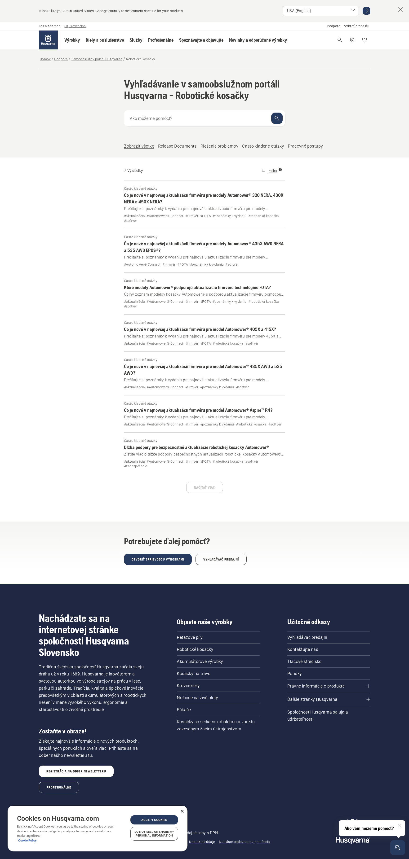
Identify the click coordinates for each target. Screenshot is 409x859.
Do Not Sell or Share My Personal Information (154, 833)
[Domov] (48, 40)
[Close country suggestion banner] (400, 9)
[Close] (182, 811)
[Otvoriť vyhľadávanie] (340, 40)
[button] (72, 40)
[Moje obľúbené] (364, 40)
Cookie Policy (27, 840)
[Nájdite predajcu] (352, 40)
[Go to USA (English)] (366, 11)
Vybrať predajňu (356, 26)
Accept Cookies (154, 820)
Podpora (333, 26)
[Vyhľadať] (277, 118)
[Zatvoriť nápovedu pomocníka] (399, 826)
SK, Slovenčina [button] (75, 26)
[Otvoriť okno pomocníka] (397, 847)
